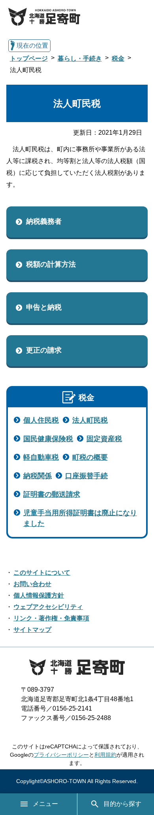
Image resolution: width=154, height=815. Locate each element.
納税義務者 (44, 221)
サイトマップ (32, 629)
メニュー (45, 803)
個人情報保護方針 (38, 595)
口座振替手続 (86, 476)
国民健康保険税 (48, 439)
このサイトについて (41, 572)
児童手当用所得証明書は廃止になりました (80, 518)
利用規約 (105, 755)
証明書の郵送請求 (51, 494)
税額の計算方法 (51, 264)
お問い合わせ (32, 584)
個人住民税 (41, 420)
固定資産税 (104, 439)
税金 (118, 58)
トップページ (29, 58)
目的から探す (122, 803)
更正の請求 (44, 350)
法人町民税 (90, 420)
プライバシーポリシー (61, 755)
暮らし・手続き (80, 58)
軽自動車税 (41, 457)
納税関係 (37, 476)
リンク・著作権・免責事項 (51, 618)
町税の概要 (90, 457)
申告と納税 (44, 307)
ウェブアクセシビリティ (48, 606)
